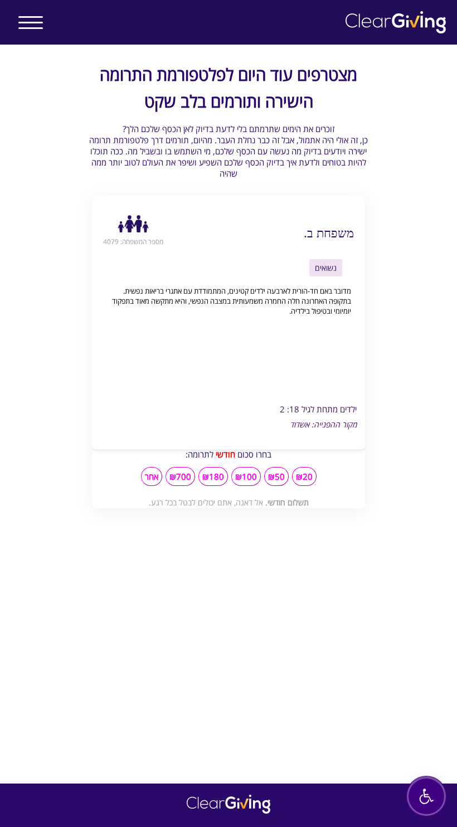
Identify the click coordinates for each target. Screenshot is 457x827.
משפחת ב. (329, 232)
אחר (151, 476)
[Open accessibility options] (426, 796)
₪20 (304, 476)
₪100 (246, 476)
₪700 (180, 476)
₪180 (213, 476)
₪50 (276, 476)
